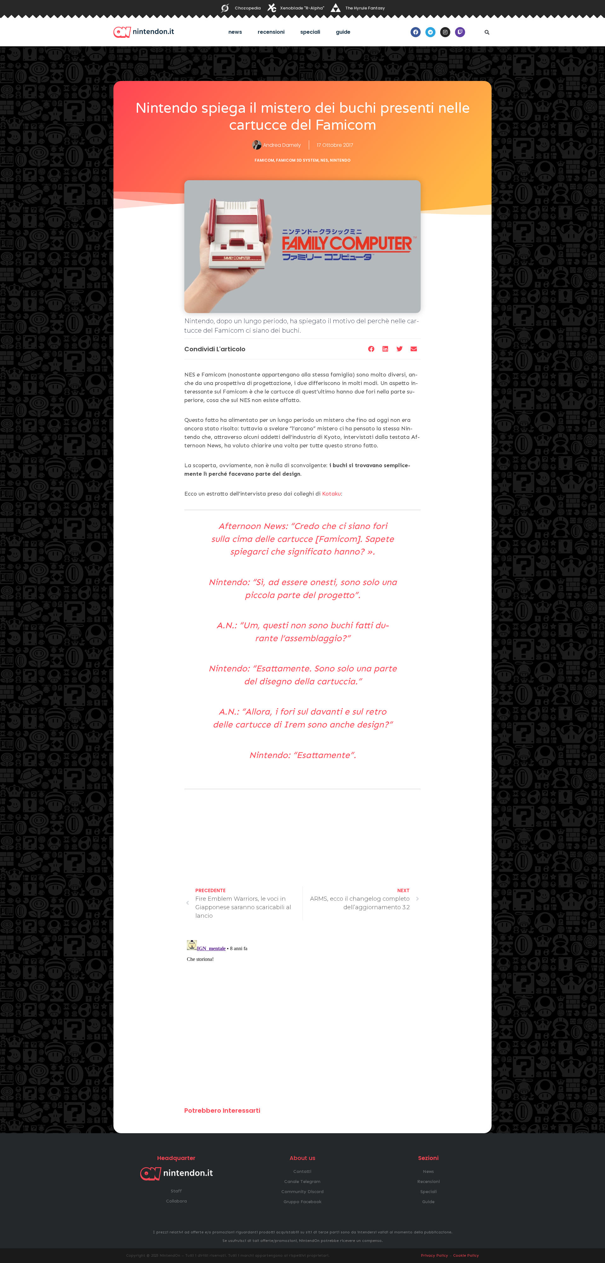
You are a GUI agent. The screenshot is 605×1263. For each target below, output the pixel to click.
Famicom (264, 160)
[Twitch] (460, 32)
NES (324, 160)
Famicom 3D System (297, 160)
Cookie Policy (466, 1255)
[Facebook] (416, 32)
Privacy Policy (434, 1255)
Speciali (310, 32)
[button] (487, 32)
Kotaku (331, 493)
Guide (343, 32)
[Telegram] (430, 32)
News (235, 32)
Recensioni (271, 32)
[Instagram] (445, 32)
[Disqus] (302, 1016)
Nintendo (340, 160)
